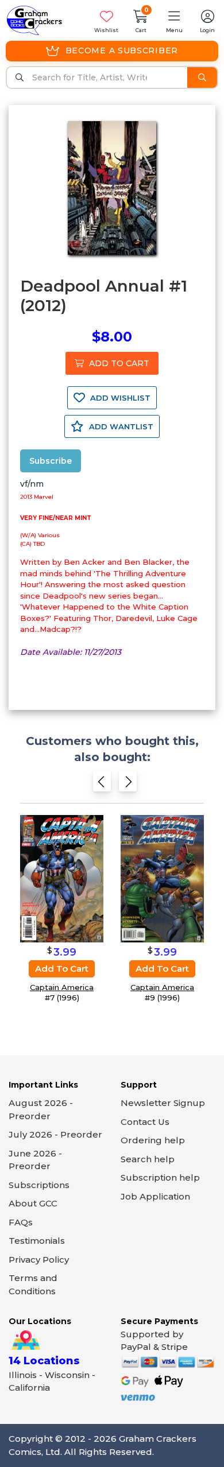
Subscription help (160, 1177)
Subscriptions (39, 1184)
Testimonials (37, 1240)
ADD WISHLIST (119, 397)
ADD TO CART (118, 363)
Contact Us (145, 1121)
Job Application (155, 1196)
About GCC (33, 1203)
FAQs (21, 1222)
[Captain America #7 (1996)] (61, 877)
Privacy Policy (39, 1259)
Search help (148, 1159)
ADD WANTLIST (120, 426)
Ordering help (153, 1140)
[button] (174, 20)
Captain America (62, 987)
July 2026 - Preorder (55, 1134)
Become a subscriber (121, 50)
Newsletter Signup (163, 1102)
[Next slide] (128, 784)
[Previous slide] (102, 784)
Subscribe (50, 461)
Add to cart (61, 968)
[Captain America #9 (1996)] (162, 877)
